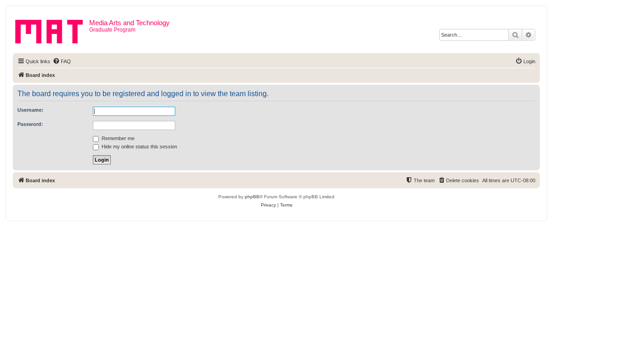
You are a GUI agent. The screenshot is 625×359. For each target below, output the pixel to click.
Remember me (117, 138)
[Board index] (52, 29)
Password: (30, 124)
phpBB (252, 196)
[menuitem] (62, 61)
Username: (30, 110)
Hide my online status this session (138, 146)
